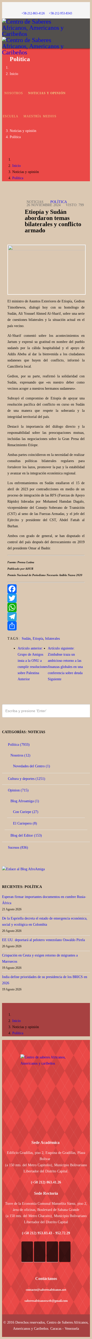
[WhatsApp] (46, 607)
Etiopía (38, 638)
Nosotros (13, 93)
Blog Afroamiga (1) (24, 801)
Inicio (14, 74)
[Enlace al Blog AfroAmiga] (46, 869)
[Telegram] (46, 616)
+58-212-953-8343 (60, 13)
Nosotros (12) (19, 755)
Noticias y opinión (47, 93)
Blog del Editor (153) (25, 835)
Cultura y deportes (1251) (26, 779)
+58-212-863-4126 (33, 13)
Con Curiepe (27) (25, 812)
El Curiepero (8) (24, 823)
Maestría (32, 116)
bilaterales (52, 638)
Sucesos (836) (17, 847)
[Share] (46, 625)
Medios (49, 116)
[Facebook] (46, 589)
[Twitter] (46, 598)
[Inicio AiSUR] (46, 1090)
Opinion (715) (18, 790)
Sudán (26, 638)
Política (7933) (18, 745)
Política (15, 137)
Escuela (10, 116)
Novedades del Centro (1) (31, 766)
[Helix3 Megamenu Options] (88, 66)
